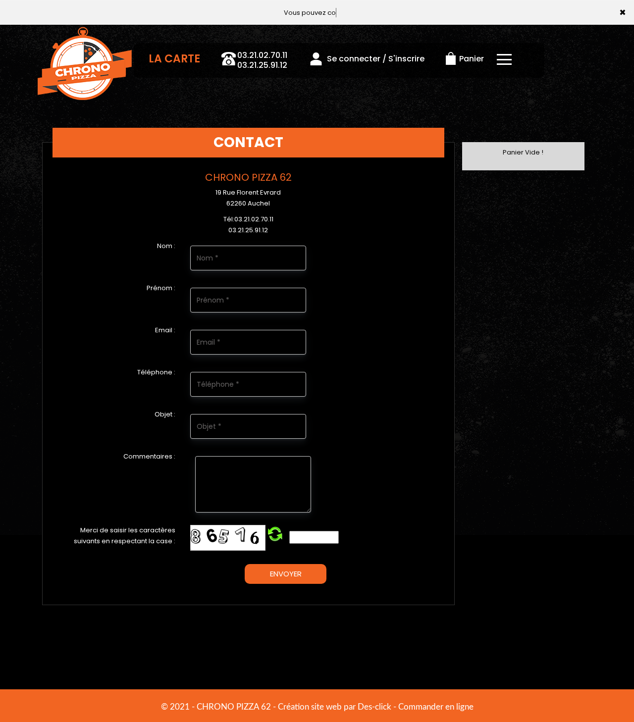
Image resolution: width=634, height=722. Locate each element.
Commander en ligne (436, 707)
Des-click (374, 707)
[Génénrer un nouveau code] (275, 534)
